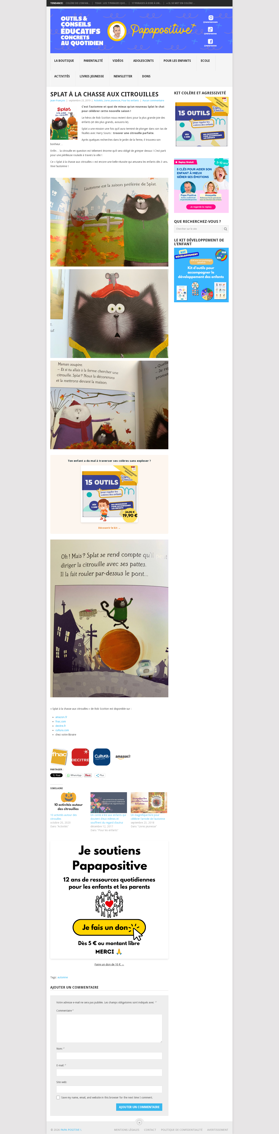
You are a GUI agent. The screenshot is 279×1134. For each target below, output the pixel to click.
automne (63, 977)
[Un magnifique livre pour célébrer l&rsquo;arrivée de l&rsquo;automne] (149, 802)
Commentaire (64, 1010)
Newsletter (123, 76)
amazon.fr (61, 717)
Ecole (205, 61)
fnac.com (60, 721)
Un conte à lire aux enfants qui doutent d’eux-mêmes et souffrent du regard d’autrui (108, 818)
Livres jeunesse (92, 76)
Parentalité (93, 61)
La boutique (64, 61)
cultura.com (62, 730)
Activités (62, 76)
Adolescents (143, 61)
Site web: (61, 1082)
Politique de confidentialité (182, 1129)
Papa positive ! (71, 1129)
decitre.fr (60, 725)
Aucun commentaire (153, 100)
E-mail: (61, 1065)
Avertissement (217, 1129)
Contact (150, 1129)
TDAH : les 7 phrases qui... (111, 3)
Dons (146, 76)
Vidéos (118, 61)
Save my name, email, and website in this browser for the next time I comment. (107, 1097)
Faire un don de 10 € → (109, 964)
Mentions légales (126, 1129)
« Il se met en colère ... (180, 3)
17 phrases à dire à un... (146, 3)
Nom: (60, 1048)
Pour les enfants (177, 61)
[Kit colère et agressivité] (201, 150)
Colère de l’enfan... (78, 3)
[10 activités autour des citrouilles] (68, 802)
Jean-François (57, 100)
